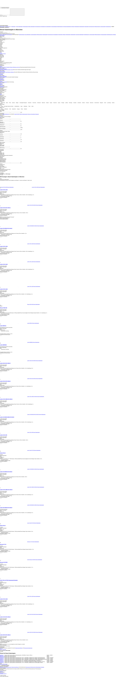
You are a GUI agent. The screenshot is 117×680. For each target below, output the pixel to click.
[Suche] (17, 12)
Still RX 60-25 (2, 656)
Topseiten (42, 667)
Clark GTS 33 (2, 452)
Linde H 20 (2, 662)
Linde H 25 (2, 658)
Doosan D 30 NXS (3, 562)
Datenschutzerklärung (15, 667)
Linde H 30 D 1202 (4, 246)
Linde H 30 (2, 657)
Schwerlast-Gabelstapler (67, 26)
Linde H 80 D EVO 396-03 (5, 363)
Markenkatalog (38, 667)
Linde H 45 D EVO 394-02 (5, 207)
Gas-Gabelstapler (48, 26)
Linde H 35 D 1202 (4, 189)
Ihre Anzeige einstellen (4, 218)
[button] (58, 20)
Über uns (1, 664)
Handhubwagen (108, 26)
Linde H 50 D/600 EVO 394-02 (6, 228)
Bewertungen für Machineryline (31, 667)
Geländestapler (81, 26)
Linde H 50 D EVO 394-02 (5, 381)
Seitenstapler (86, 26)
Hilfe (4, 664)
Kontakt (6, 664)
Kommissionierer (91, 26)
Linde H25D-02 (3, 325)
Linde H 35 (2, 659)
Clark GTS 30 (2, 525)
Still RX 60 (1, 655)
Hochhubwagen (37, 26)
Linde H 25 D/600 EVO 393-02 (6, 471)
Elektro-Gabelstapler (31, 26)
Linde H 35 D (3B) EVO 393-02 (6, 399)
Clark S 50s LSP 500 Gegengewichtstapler (9, 580)
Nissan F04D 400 (3, 307)
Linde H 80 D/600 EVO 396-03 (6, 507)
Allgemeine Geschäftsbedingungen (5, 667)
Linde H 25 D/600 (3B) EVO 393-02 (7, 417)
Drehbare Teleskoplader (75, 26)
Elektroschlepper (97, 26)
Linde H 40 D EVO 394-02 (5, 616)
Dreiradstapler (42, 26)
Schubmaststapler (54, 26)
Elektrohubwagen (60, 26)
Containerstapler (103, 26)
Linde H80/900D (3, 344)
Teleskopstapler (25, 26)
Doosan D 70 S (3, 544)
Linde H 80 (2, 661)
